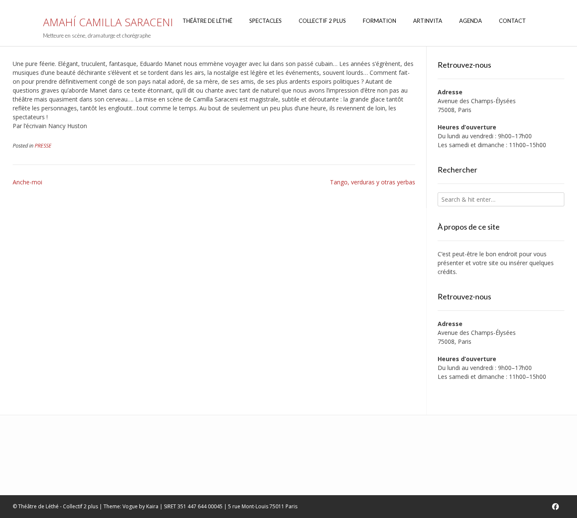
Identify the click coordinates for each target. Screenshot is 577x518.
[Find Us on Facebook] (555, 506)
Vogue (130, 506)
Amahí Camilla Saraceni (108, 22)
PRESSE (43, 145)
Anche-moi (27, 182)
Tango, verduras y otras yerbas (372, 182)
